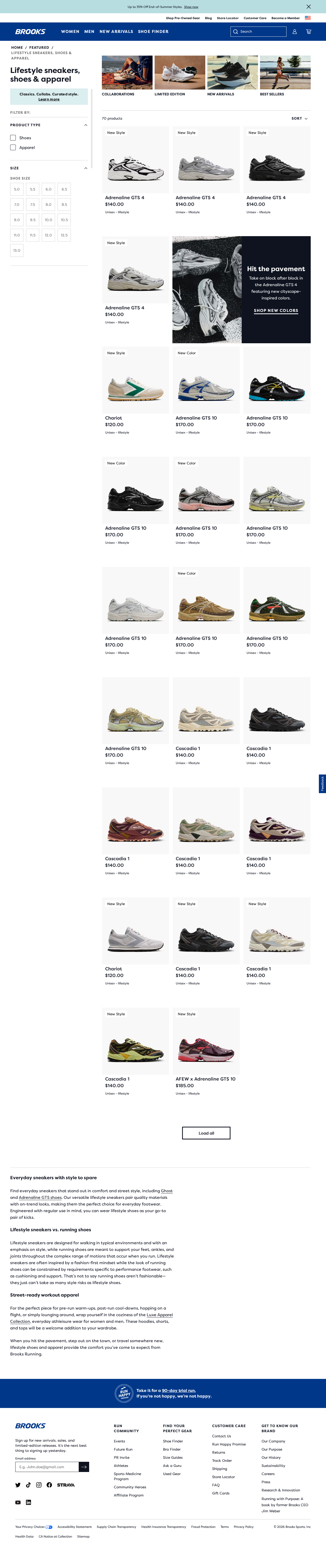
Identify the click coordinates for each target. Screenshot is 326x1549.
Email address (25, 1458)
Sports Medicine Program (127, 1476)
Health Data (24, 1536)
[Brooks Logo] (52, 1426)
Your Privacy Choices (30, 1527)
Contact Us (221, 1436)
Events (119, 1441)
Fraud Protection (203, 1527)
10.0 (48, 220)
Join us (184, 7)
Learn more (49, 99)
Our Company (273, 1441)
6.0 (48, 189)
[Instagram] (39, 1485)
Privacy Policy (244, 1527)
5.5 (32, 189)
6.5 (64, 189)
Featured (39, 47)
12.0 (48, 235)
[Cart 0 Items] (308, 31)
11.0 (17, 235)
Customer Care (255, 18)
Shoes (25, 137)
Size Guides (173, 1457)
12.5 (64, 235)
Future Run (123, 1449)
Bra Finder (172, 1449)
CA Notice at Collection (55, 1536)
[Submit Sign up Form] (84, 1467)
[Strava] (66, 1485)
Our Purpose (272, 1449)
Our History (271, 1457)
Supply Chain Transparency (116, 1527)
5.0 (17, 189)
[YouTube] (18, 1502)
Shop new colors (276, 310)
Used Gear (172, 1474)
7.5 (32, 204)
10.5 (64, 220)
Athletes (121, 1466)
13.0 (16, 250)
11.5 (32, 235)
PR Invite (121, 1457)
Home (17, 47)
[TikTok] (28, 1485)
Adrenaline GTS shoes (40, 1197)
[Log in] (294, 31)
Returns (218, 1452)
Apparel (27, 147)
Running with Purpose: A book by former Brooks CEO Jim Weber (285, 1505)
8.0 (48, 204)
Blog (208, 18)
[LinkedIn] (28, 1502)
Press (266, 1482)
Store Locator (228, 18)
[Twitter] (18, 1485)
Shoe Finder (173, 1441)
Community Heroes (130, 1487)
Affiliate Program (129, 1495)
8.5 (64, 204)
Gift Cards (220, 1493)
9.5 (32, 220)
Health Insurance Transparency (163, 1527)
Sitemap (83, 1536)
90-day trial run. (179, 1390)
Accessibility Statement (75, 1527)
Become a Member (285, 18)
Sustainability (273, 1466)
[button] (322, 783)
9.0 (17, 220)
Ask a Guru (172, 1466)
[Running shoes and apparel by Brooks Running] (30, 31)
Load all (206, 1133)
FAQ (216, 1485)
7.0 (16, 204)
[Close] (309, 7)
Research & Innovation (281, 1490)
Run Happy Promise (229, 1444)
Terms (225, 1527)
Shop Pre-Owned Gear (183, 18)
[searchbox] (260, 32)
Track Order (222, 1460)
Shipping (219, 1469)
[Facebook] (49, 1485)
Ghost (167, 1190)
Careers (268, 1474)
